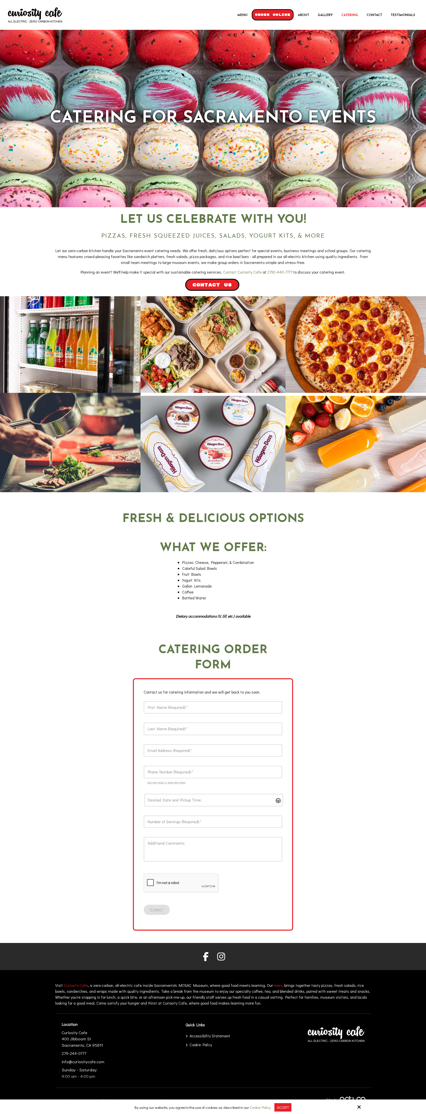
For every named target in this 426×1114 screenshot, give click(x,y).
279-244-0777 (74, 1053)
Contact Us (212, 285)
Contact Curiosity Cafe (242, 272)
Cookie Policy (260, 1107)
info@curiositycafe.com (83, 1061)
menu (278, 985)
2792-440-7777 (279, 272)
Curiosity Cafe (76, 985)
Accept (283, 1107)
